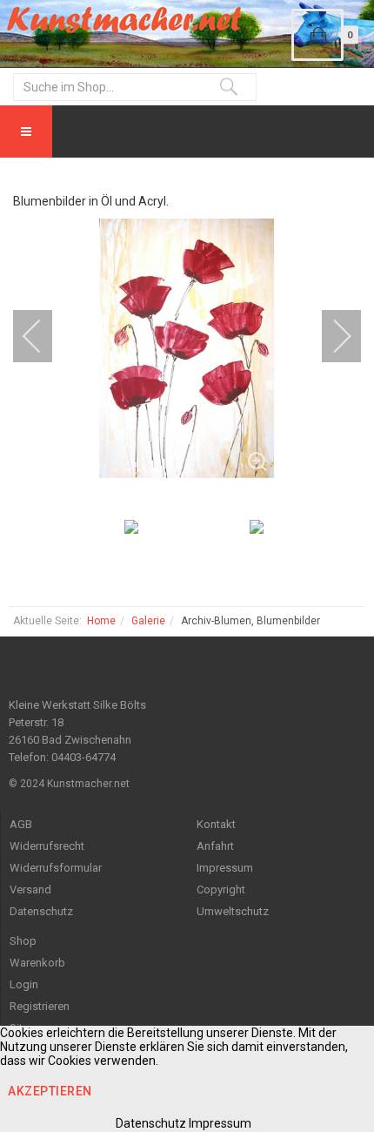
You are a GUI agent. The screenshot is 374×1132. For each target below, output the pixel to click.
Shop (23, 940)
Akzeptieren (50, 1091)
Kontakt (216, 824)
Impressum (225, 867)
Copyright (221, 889)
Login (24, 984)
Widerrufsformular (56, 867)
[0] (317, 35)
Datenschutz (41, 911)
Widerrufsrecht (47, 845)
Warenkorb (37, 962)
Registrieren (40, 1006)
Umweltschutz (233, 911)
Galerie (148, 621)
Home (101, 621)
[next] (330, 336)
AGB (21, 824)
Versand (30, 889)
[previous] (43, 336)
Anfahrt (215, 845)
